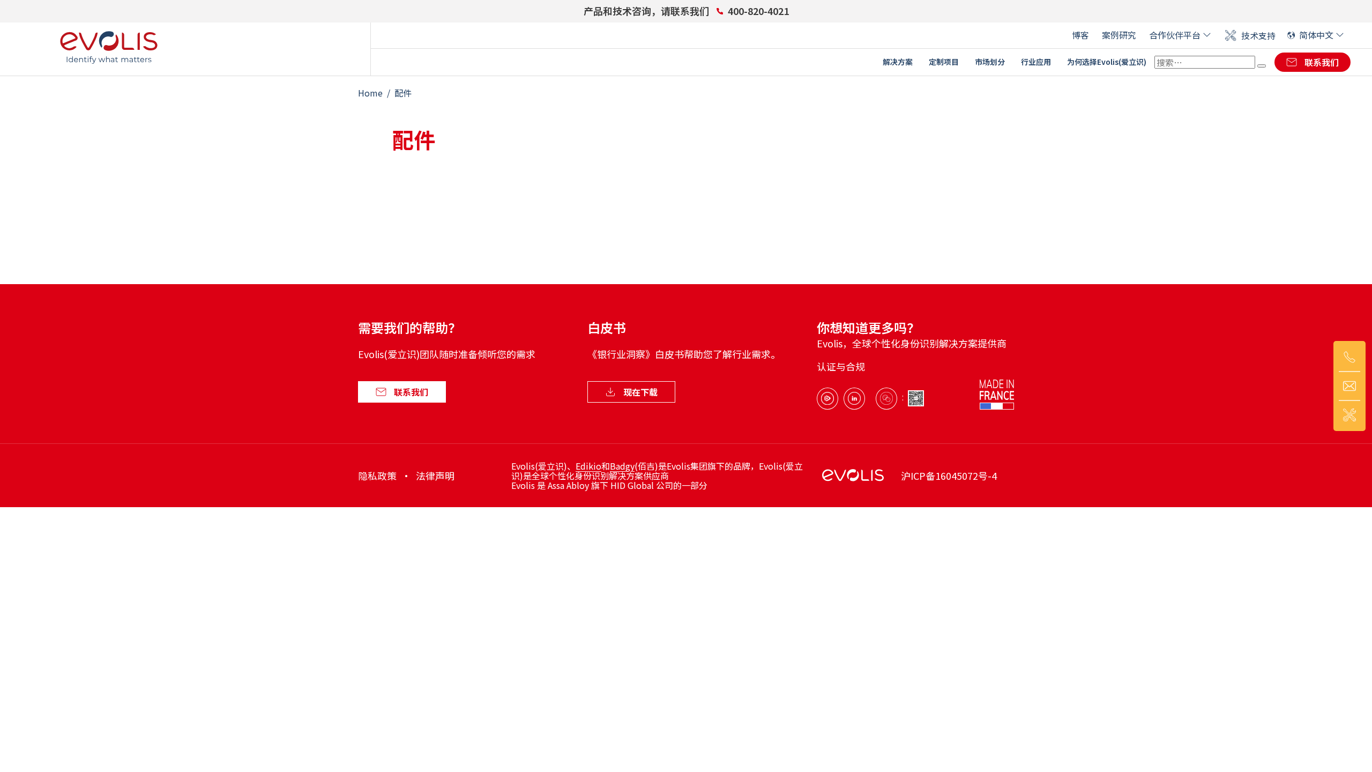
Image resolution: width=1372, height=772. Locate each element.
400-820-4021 (758, 11)
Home (370, 92)
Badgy (622, 465)
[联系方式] (1349, 386)
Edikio (588, 465)
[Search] (1261, 66)
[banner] (109, 49)
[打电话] (1349, 357)
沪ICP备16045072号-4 (949, 475)
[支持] (1349, 415)
